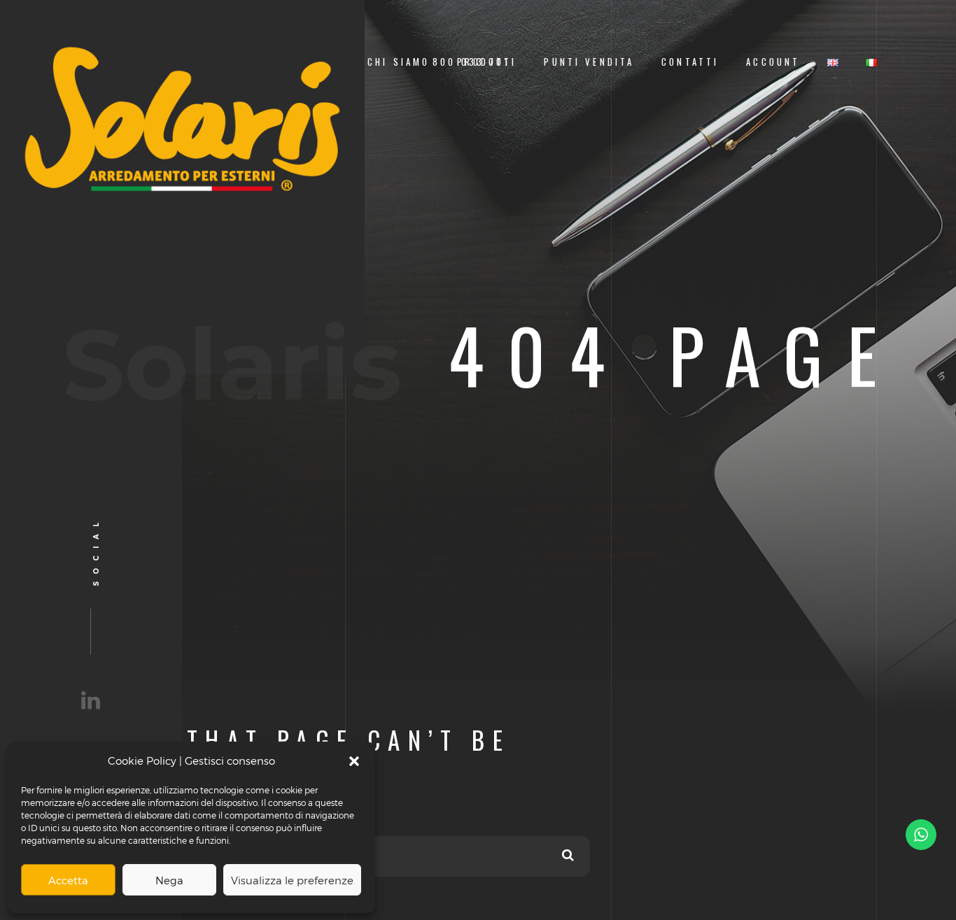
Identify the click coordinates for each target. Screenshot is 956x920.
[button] (354, 761)
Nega (169, 880)
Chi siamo (398, 62)
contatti (690, 62)
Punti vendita (589, 62)
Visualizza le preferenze (292, 880)
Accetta (68, 880)
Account (773, 62)
